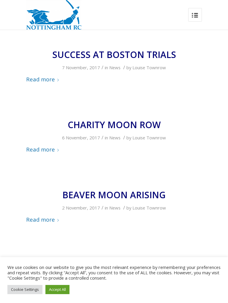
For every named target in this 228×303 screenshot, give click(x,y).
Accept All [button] (57, 289)
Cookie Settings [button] (25, 289)
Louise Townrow (149, 67)
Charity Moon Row (114, 125)
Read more (40, 79)
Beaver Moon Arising (114, 195)
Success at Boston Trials (114, 55)
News (115, 67)
